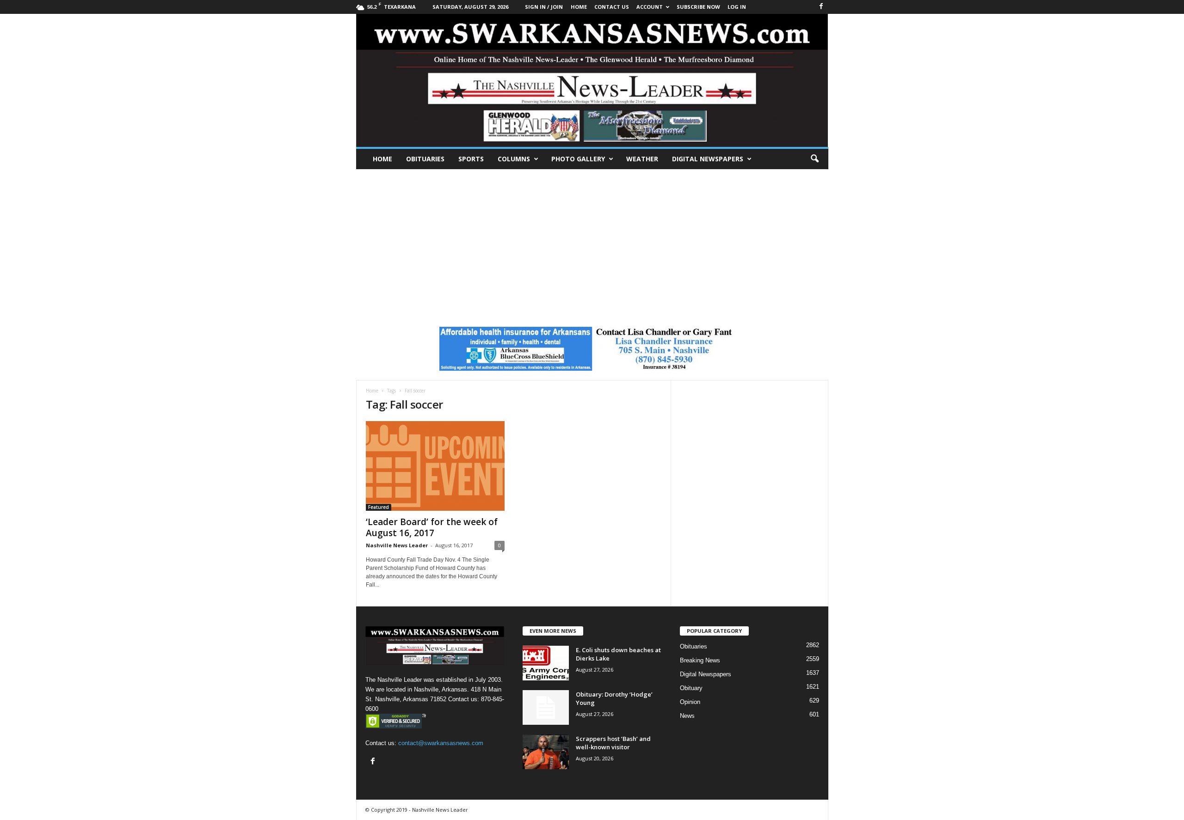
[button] (814, 159)
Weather (642, 158)
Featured (378, 507)
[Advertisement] (592, 238)
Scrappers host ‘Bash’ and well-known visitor (613, 742)
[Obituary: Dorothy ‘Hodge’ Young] (546, 707)
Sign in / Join (544, 6)
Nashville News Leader (397, 545)
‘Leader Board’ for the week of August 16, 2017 (432, 527)
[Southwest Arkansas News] (592, 80)
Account (649, 6)
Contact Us (611, 6)
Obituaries (425, 158)
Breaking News (700, 660)
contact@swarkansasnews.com (440, 743)
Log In (737, 6)
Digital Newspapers (707, 158)
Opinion (690, 701)
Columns (514, 158)
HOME (579, 6)
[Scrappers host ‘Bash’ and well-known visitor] (546, 751)
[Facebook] (821, 6)
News (687, 715)
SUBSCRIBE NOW (698, 6)
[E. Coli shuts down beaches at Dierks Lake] (546, 663)
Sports (471, 158)
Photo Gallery (578, 158)
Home (382, 158)
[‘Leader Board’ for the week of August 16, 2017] (435, 466)
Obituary (691, 688)
